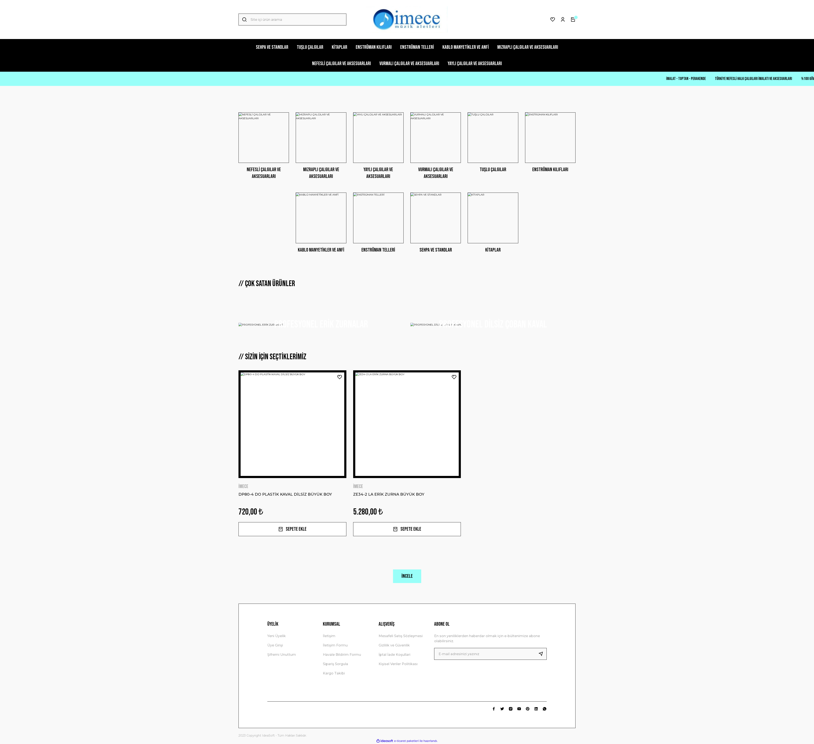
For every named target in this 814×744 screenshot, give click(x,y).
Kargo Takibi (334, 673)
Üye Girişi (275, 645)
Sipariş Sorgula (335, 664)
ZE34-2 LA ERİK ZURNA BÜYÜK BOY (388, 494)
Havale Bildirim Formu (342, 655)
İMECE (243, 486)
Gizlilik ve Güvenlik (394, 645)
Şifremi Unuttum (281, 655)
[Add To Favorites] (339, 377)
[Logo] (407, 19)
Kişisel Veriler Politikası (398, 664)
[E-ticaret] (406, 741)
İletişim (329, 636)
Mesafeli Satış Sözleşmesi (401, 636)
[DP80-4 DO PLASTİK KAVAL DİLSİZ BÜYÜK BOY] (292, 424)
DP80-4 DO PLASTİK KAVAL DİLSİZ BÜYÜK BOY (285, 494)
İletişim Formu (335, 645)
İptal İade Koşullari (394, 655)
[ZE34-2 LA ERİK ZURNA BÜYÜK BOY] (407, 424)
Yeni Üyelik (276, 636)
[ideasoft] (384, 741)
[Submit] (542, 654)
